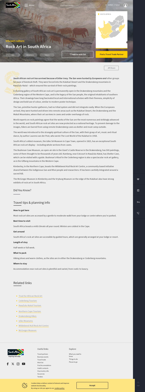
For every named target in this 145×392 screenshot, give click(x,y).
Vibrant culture (15, 41)
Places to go (73, 362)
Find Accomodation (44, 365)
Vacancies (41, 374)
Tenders (40, 377)
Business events (42, 357)
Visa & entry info (43, 371)
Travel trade (41, 360)
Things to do (73, 359)
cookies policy (59, 388)
